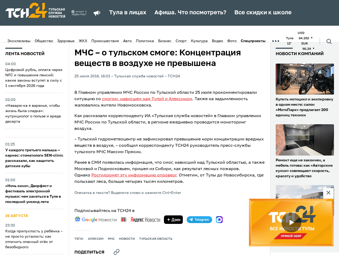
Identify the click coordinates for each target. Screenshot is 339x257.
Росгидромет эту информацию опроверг (133, 175)
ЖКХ (83, 41)
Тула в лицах (127, 13)
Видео (217, 41)
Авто (127, 41)
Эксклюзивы (18, 41)
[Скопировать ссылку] (116, 252)
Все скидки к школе (263, 13)
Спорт (181, 41)
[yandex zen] (173, 219)
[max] (219, 219)
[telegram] (199, 219)
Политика (145, 41)
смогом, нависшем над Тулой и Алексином (147, 99)
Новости (127, 239)
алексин (96, 239)
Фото (232, 41)
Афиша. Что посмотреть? (190, 13)
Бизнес (164, 41)
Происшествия (105, 41)
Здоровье (65, 41)
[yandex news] (140, 219)
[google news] (95, 220)
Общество (44, 41)
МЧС (111, 239)
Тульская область (155, 239)
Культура (199, 41)
